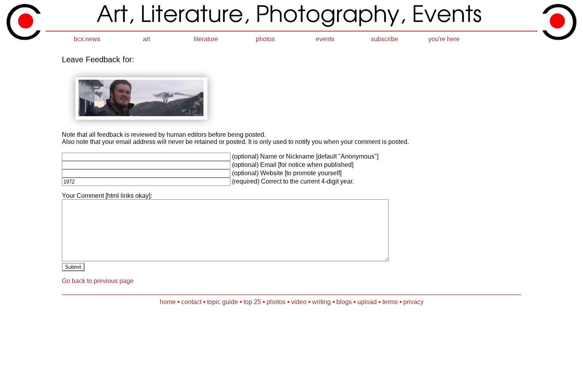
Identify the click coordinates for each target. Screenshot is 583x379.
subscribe (384, 39)
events (325, 39)
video (299, 302)
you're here (444, 39)
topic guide (222, 302)
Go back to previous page (98, 281)
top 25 (252, 302)
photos (265, 39)
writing (321, 302)
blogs (344, 302)
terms (390, 302)
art (146, 39)
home (168, 302)
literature (206, 39)
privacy (413, 302)
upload (367, 302)
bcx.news (87, 39)
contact (191, 302)
